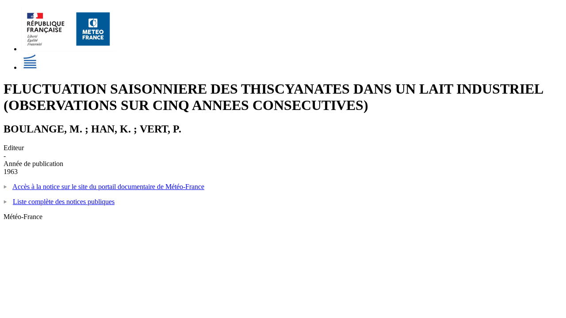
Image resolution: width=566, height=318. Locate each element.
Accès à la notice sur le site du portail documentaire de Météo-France (108, 186)
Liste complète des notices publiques (64, 201)
